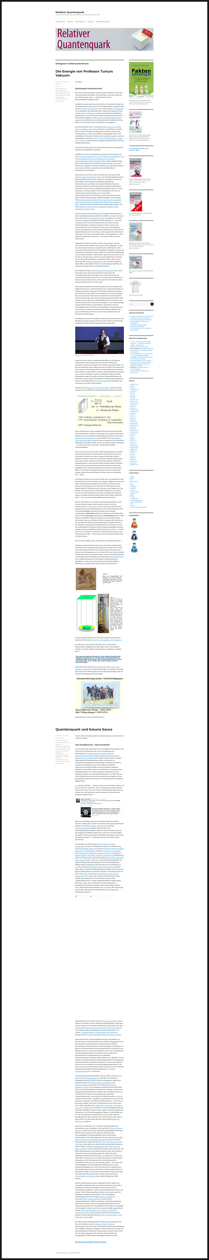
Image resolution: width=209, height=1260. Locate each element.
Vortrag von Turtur (100, 1224)
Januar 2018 (133, 428)
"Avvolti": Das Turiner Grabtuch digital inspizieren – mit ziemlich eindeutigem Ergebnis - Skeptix (140, 343)
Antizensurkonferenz (61, 88)
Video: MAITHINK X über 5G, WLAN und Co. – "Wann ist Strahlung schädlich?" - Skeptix (141, 355)
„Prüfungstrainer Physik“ (96, 218)
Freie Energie (59, 93)
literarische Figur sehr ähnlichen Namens (88, 177)
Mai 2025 (132, 387)
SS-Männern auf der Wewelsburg (97, 753)
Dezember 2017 (134, 430)
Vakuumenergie (60, 97)
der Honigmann (118, 108)
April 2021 (133, 396)
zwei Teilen (90, 1176)
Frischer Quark (60, 21)
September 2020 (134, 403)
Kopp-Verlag (66, 93)
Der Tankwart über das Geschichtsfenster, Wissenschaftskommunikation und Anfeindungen (141, 321)
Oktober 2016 (133, 449)
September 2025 (134, 384)
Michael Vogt (59, 752)
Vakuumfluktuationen (61, 98)
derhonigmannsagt (64, 92)
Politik (132, 495)
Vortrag (132, 505)
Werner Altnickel (64, 761)
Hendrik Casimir (101, 381)
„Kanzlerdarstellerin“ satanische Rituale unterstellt (97, 1032)
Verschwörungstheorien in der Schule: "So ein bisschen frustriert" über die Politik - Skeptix (141, 362)
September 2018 (134, 425)
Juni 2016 (132, 454)
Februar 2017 (133, 442)
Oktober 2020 (133, 401)
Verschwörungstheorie (62, 740)
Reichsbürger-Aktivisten (96, 826)
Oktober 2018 (133, 423)
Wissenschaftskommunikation (138, 507)
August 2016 (133, 451)
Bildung (132, 478)
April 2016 (133, 458)
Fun (131, 483)
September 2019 (134, 411)
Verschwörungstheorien (83, 1085)
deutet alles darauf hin (90, 108)
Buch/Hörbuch (80, 21)
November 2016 (134, 447)
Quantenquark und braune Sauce (88, 88)
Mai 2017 (132, 439)
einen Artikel (92, 506)
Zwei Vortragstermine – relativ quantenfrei (92, 745)
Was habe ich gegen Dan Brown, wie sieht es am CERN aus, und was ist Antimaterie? (141, 350)
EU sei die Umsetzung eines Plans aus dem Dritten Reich (103, 1035)
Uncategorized (134, 498)
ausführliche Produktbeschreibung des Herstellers (97, 867)
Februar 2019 (133, 422)
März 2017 (133, 440)
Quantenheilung (60, 754)
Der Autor (91, 21)
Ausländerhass (107, 1082)
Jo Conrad (65, 751)
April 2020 (133, 406)
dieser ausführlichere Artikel (97, 261)
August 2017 (133, 434)
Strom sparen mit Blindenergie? (138, 325)
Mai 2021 (132, 394)
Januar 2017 (133, 444)
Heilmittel (133, 488)
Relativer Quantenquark (70, 12)
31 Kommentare (60, 101)
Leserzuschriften (134, 492)
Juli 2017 (132, 435)
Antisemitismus (97, 1082)
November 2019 (134, 410)
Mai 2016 (132, 456)
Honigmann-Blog (65, 749)
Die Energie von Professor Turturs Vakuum (90, 1242)
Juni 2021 (132, 393)
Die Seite (70, 21)
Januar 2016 (133, 463)
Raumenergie (66, 95)
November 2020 (134, 399)
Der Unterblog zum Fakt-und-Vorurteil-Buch (139, 149)
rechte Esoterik (66, 756)
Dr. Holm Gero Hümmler (62, 81)
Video (131, 504)
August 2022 (133, 391)
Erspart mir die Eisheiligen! (137, 326)
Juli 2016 (132, 452)
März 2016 (133, 459)
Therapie (132, 497)
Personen (132, 493)
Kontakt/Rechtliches (103, 21)
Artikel (132, 476)
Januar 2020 (133, 408)
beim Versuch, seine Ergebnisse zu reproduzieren (105, 640)
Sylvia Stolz (58, 758)
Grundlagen (133, 486)
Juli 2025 (132, 386)
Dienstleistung (134, 481)
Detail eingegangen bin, (91, 1078)
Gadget (58, 86)
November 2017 (134, 432)
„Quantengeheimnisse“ (83, 828)
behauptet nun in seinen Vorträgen (97, 388)
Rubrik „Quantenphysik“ (109, 1021)
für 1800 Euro (86, 874)
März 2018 (133, 427)
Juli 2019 (132, 415)
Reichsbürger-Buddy (86, 849)
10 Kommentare (60, 763)
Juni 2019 (132, 417)
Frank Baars (63, 747)
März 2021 (133, 398)
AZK (68, 742)
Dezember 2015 (134, 464)
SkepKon (103, 163)
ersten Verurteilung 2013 (89, 113)
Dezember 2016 (134, 446)
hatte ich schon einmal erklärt (107, 270)
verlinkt (89, 858)
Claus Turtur (59, 744)
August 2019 (133, 413)
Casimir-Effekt (59, 90)
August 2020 (133, 405)
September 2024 (134, 389)
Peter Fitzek (59, 95)
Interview (132, 490)
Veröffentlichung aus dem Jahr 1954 (87, 438)
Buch (131, 480)
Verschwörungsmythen (136, 500)
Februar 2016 (133, 461)
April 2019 (133, 418)
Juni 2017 (132, 437)
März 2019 (133, 420)
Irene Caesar (59, 751)
